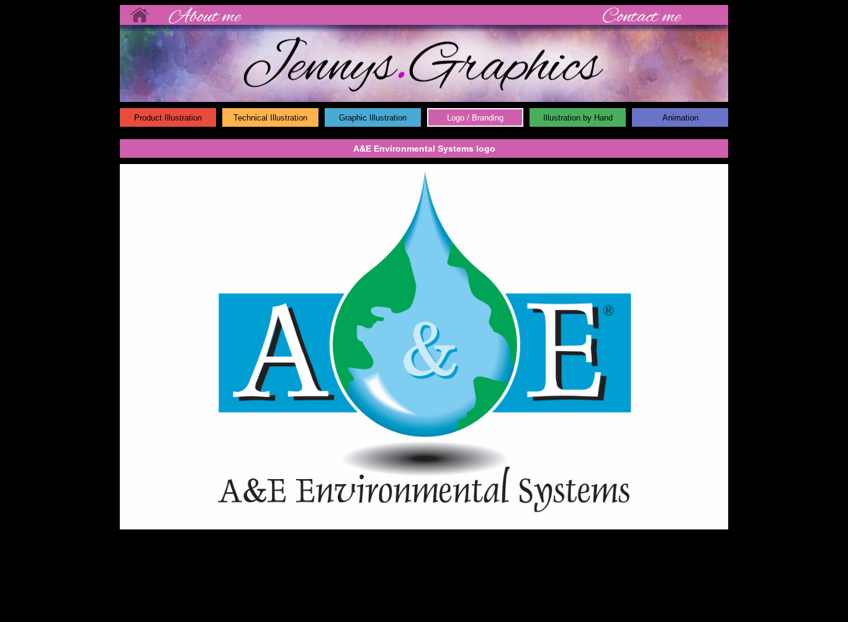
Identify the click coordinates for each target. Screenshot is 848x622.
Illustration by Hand (578, 117)
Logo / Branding (475, 117)
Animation (680, 117)
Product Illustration (168, 117)
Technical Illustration (270, 117)
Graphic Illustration (373, 117)
